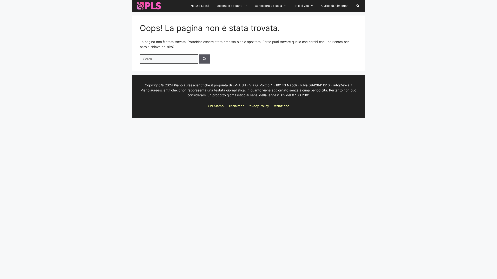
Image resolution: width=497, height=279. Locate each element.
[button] (357, 6)
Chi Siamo (216, 106)
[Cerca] (204, 59)
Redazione (281, 106)
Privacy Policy (258, 106)
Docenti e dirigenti (229, 6)
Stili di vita (302, 6)
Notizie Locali (200, 6)
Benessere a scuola (268, 6)
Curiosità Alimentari (334, 6)
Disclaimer (236, 106)
